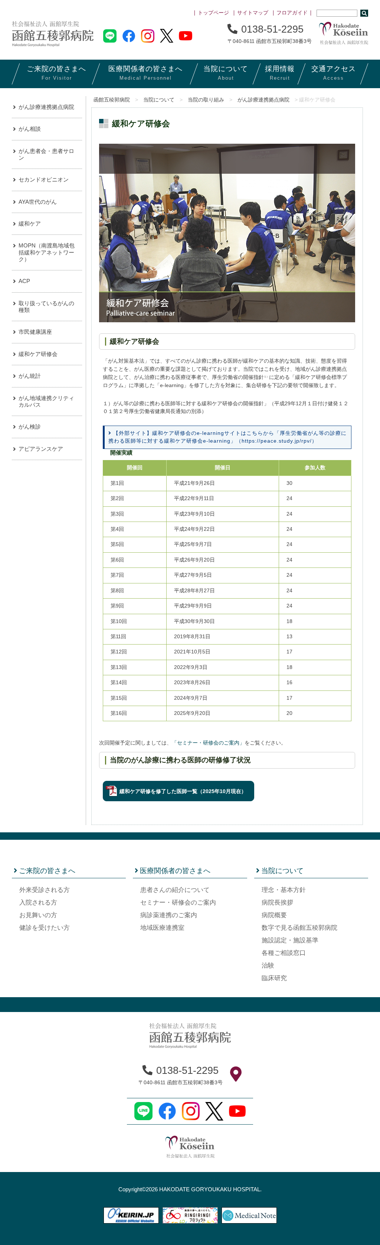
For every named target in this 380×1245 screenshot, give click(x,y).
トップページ (213, 13)
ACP (24, 281)
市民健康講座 (35, 332)
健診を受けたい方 (44, 927)
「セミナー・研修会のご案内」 (208, 743)
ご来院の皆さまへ (47, 871)
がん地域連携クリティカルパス (46, 401)
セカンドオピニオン (44, 179)
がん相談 (30, 129)
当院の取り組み (206, 100)
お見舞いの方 (38, 915)
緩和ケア (30, 223)
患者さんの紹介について (175, 889)
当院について (158, 100)
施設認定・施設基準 (290, 940)
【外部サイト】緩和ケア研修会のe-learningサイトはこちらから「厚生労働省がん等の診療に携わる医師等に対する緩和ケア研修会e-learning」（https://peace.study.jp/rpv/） (227, 436)
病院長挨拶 (277, 902)
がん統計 (30, 376)
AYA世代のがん (38, 202)
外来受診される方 (44, 889)
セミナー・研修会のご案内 (178, 902)
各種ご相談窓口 (284, 952)
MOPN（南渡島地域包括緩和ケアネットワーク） (47, 252)
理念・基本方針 (284, 889)
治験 (268, 965)
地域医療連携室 (162, 927)
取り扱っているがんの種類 (46, 306)
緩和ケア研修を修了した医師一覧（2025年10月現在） (182, 791)
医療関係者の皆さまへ (175, 871)
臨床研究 (274, 978)
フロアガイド (292, 13)
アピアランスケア (41, 449)
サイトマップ (252, 13)
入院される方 (38, 902)
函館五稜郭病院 (112, 100)
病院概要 (274, 915)
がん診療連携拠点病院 (263, 100)
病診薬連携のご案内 (168, 915)
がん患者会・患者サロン (46, 154)
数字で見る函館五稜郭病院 (299, 927)
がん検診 (30, 426)
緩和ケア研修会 (38, 354)
